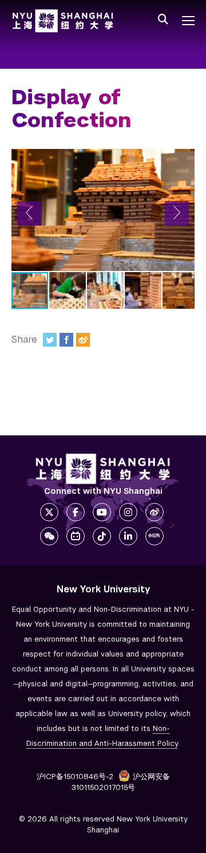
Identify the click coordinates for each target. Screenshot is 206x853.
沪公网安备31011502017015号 (121, 782)
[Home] (62, 21)
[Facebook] (66, 340)
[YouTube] (102, 512)
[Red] (154, 536)
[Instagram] (128, 512)
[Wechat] (49, 536)
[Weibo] (83, 340)
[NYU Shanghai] (103, 469)
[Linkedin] (128, 536)
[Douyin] (102, 536)
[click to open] (188, 20)
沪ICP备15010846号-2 (75, 776)
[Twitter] (50, 340)
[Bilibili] (75, 536)
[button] (29, 213)
